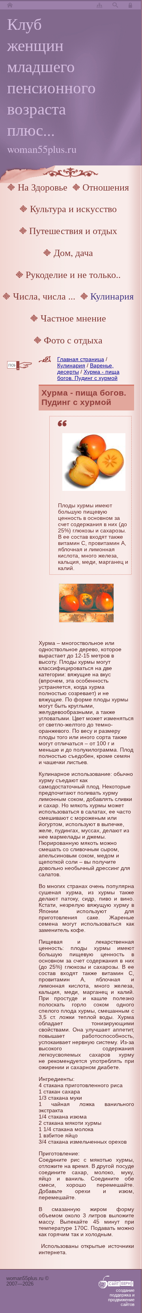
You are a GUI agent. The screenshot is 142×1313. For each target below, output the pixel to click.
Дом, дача (73, 252)
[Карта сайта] (99, 5)
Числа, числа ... (44, 296)
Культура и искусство (73, 208)
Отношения (105, 187)
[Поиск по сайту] (115, 5)
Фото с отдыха (73, 340)
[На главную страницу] (10, 5)
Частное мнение (73, 318)
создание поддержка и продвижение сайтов (121, 1297)
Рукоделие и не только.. (73, 274)
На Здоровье (42, 187)
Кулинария (112, 296)
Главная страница (80, 359)
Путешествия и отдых (73, 230)
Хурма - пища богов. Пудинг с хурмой (88, 375)
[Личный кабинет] (131, 5)
